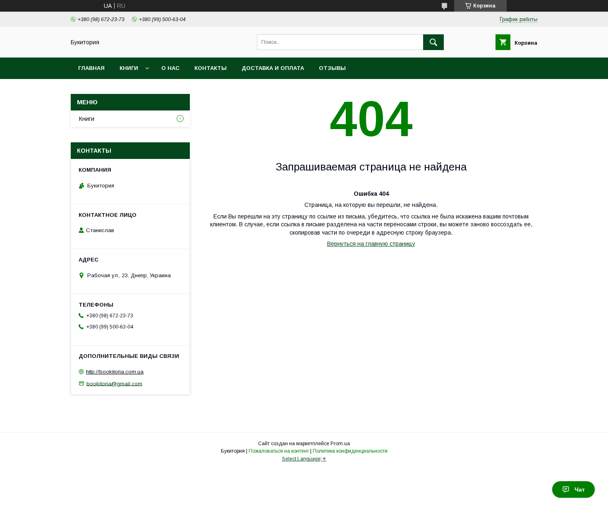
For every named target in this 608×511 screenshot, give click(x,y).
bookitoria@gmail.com (114, 383)
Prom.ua (340, 443)
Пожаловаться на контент (279, 451)
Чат (579, 489)
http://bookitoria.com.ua (115, 372)
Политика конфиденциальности (350, 451)
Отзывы (332, 68)
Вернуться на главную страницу (371, 243)
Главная (91, 68)
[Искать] (433, 42)
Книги (129, 68)
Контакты (210, 68)
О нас (170, 68)
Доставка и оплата (273, 68)
